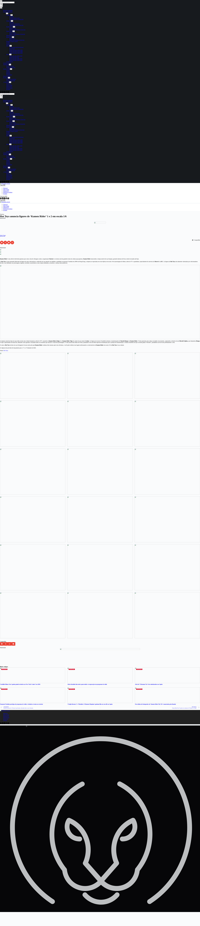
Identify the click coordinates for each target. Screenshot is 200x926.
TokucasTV (6, 191)
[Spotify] (1, 198)
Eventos (5, 193)
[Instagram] (5, 198)
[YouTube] (3, 198)
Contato (5, 720)
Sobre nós (5, 719)
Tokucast (5, 188)
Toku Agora (6, 189)
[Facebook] (7, 198)
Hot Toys (5, 350)
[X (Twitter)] (8, 198)
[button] (2, 242)
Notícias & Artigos (7, 192)
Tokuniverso (6, 717)
